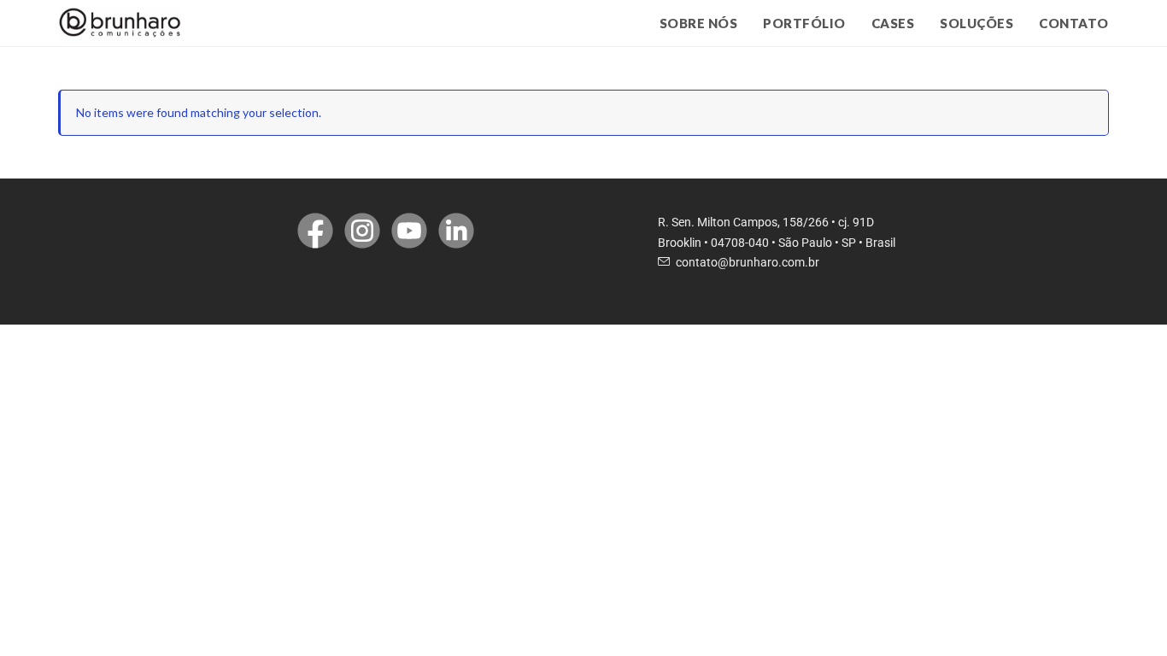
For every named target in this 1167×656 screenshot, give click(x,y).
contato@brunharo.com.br (747, 262)
